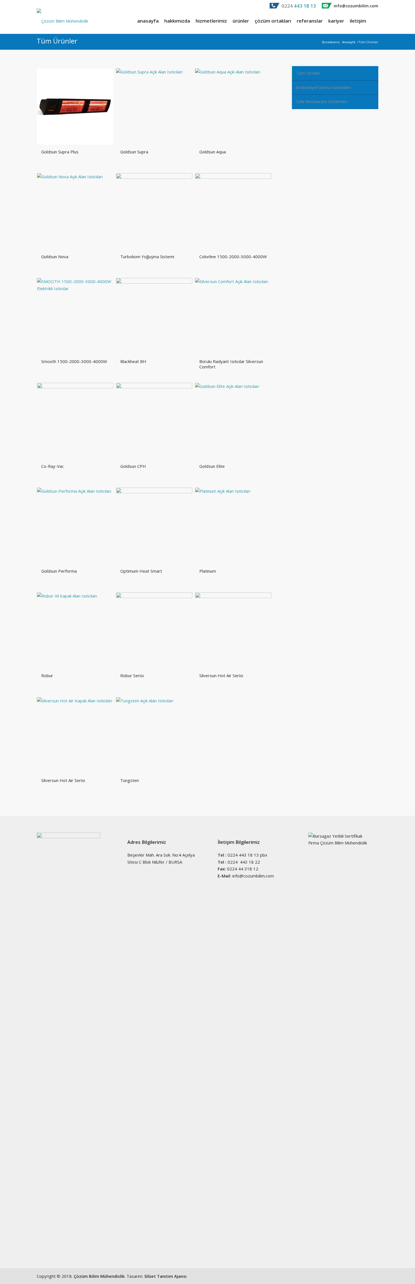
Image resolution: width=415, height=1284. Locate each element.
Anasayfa (348, 42)
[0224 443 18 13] (274, 7)
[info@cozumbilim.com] (327, 7)
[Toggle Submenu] (368, 88)
